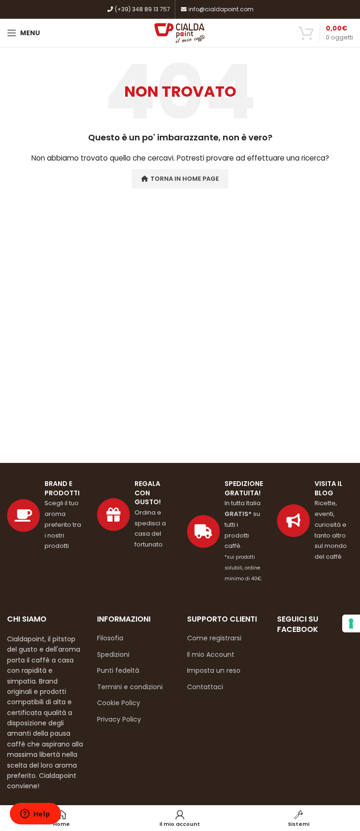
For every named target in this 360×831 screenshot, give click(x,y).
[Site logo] (180, 32)
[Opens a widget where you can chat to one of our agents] (35, 814)
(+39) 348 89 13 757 (141, 9)
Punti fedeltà (118, 670)
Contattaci (205, 687)
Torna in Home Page (184, 178)
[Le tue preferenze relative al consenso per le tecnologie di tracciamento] (351, 623)
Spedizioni (113, 654)
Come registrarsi (214, 638)
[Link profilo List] (315, 520)
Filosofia (110, 638)
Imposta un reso (213, 670)
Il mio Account (210, 654)
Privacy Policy (119, 719)
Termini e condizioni (130, 687)
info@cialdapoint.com (220, 9)
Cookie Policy (118, 703)
